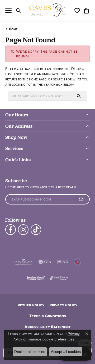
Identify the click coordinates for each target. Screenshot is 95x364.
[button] (18, 10)
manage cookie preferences (51, 339)
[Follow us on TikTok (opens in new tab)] (36, 229)
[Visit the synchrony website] (59, 278)
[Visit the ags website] (23, 262)
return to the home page (25, 79)
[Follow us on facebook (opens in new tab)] (10, 229)
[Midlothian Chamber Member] (77, 262)
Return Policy (31, 305)
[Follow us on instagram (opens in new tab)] (23, 229)
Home (13, 29)
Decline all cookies (29, 351)
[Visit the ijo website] (62, 262)
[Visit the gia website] (45, 262)
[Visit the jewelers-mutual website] (36, 278)
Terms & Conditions (47, 315)
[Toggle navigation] (8, 10)
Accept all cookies (66, 351)
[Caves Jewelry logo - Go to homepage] (47, 11)
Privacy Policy (63, 305)
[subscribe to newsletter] (81, 199)
